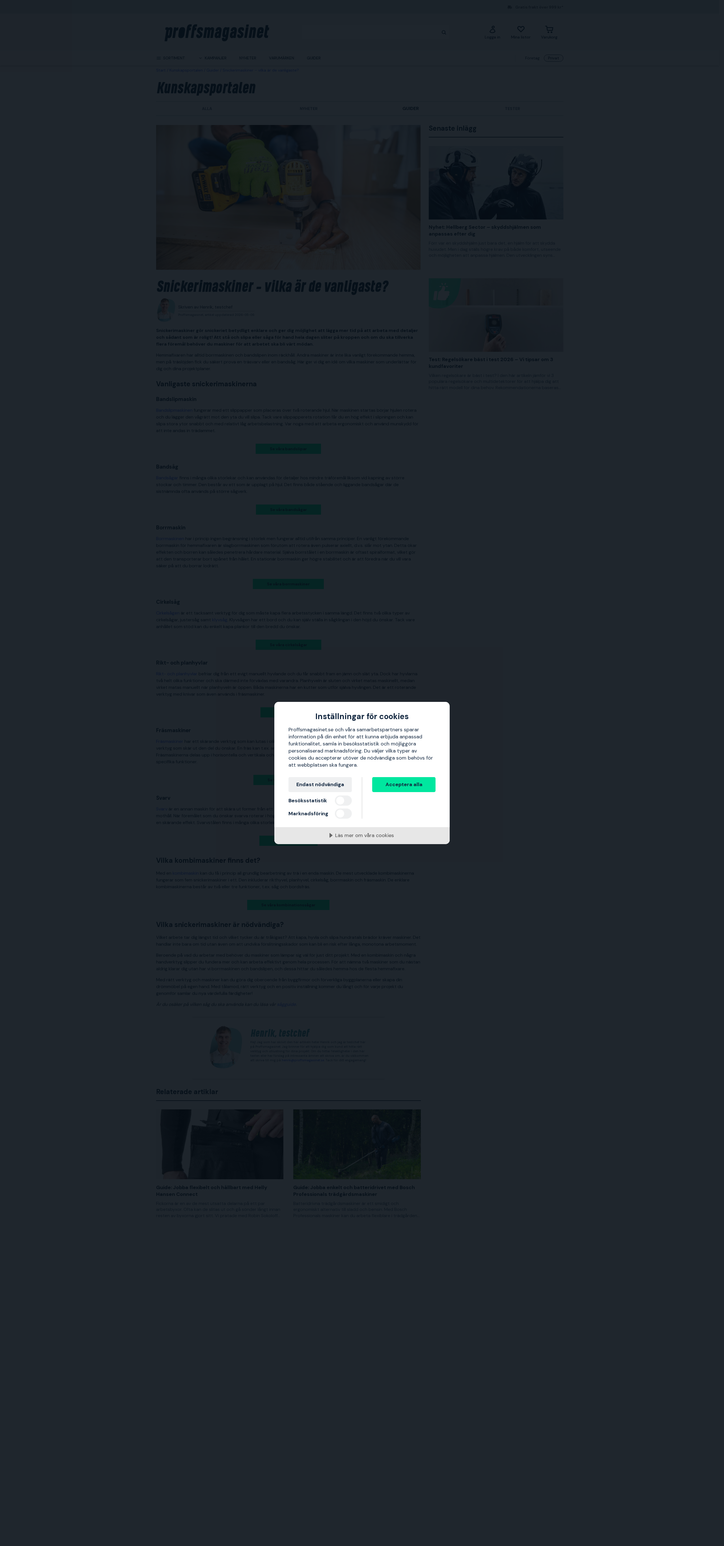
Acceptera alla (404, 784)
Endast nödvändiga (320, 784)
